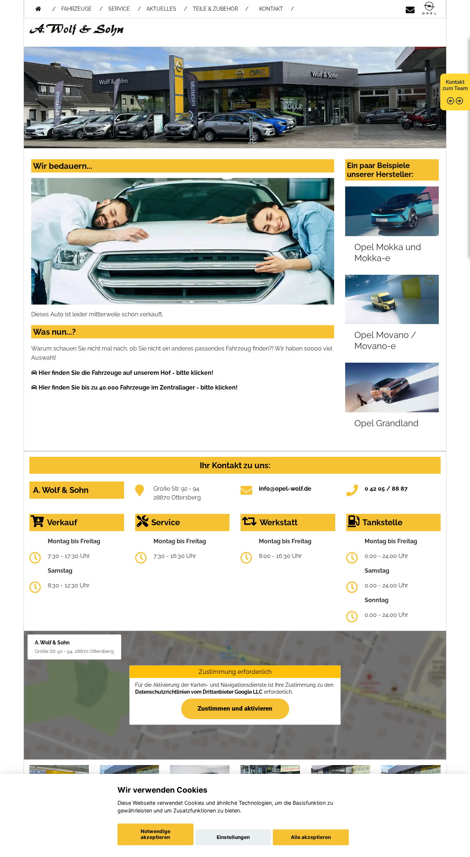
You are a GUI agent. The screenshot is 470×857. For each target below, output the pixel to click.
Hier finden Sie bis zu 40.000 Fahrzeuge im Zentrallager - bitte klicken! (138, 387)
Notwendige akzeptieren (155, 834)
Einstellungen (233, 837)
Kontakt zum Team (455, 85)
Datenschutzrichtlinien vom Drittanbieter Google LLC (199, 692)
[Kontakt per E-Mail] (410, 8)
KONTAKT (271, 9)
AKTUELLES (161, 9)
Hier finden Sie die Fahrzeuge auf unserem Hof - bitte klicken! (126, 372)
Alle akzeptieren (311, 837)
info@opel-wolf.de (285, 488)
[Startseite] (429, 8)
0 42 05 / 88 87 (386, 488)
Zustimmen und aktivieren (235, 708)
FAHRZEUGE (76, 9)
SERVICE (119, 9)
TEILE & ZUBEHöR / (220, 9)
